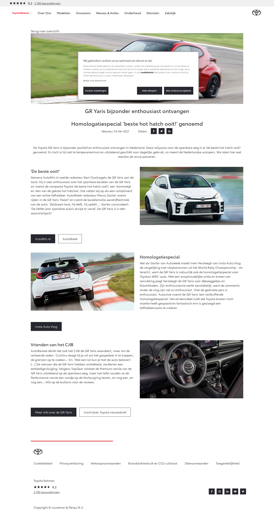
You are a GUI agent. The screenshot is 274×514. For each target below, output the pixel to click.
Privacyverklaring (71, 463)
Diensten (153, 13)
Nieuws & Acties (107, 13)
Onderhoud (132, 13)
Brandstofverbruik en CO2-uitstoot (152, 463)
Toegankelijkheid (227, 463)
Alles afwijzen (149, 90)
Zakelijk (170, 13)
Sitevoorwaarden (196, 463)
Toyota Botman (20, 13)
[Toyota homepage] (256, 13)
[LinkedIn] (169, 131)
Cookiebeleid (43, 463)
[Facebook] (154, 131)
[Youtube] (235, 491)
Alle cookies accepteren (178, 90)
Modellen (63, 13)
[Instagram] (220, 491)
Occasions (83, 13)
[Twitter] (162, 131)
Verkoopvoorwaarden (106, 463)
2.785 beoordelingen (47, 3)
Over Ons (44, 13)
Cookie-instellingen (96, 90)
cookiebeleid (147, 72)
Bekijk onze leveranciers (94, 80)
